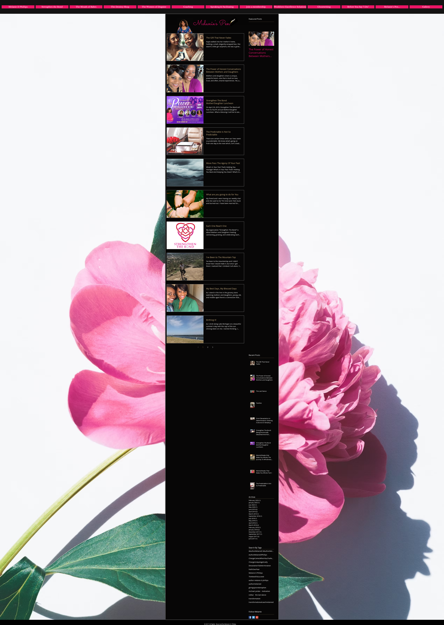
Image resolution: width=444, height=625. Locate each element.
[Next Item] (270, 38)
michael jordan (254, 591)
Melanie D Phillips (256, 573)
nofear (251, 595)
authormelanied (255, 584)
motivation (266, 591)
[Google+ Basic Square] (257, 617)
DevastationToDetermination (260, 566)
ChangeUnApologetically (258, 562)
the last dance (260, 595)
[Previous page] (198, 347)
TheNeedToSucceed (256, 577)
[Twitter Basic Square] (253, 617)
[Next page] (213, 347)
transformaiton (254, 598)
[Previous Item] (252, 38)
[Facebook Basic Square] (250, 617)
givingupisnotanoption (257, 588)
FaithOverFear (254, 569)
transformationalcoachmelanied (261, 602)
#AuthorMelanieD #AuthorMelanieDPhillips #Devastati (261, 551)
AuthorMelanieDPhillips (258, 555)
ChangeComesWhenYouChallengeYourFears (261, 558)
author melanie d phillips (258, 580)
